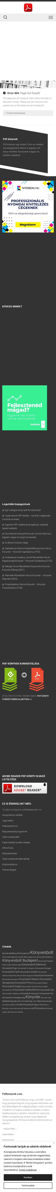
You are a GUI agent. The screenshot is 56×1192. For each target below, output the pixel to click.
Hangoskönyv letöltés (12, 815)
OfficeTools (7, 848)
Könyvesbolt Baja (8, 957)
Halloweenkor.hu (10, 826)
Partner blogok (9, 870)
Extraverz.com (31, 809)
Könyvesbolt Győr (10, 971)
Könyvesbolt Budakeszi (45, 957)
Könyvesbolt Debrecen (34, 964)
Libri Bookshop (26, 1001)
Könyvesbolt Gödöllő (28, 972)
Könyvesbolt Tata (47, 990)
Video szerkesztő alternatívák (15, 859)
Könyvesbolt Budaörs (45, 961)
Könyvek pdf (25, 953)
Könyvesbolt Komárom (10, 979)
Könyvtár (33, 997)
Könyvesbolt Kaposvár (25, 976)
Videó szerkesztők (10, 837)
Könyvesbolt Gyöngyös (43, 968)
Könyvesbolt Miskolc (29, 979)
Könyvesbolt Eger (9, 968)
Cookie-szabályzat (28, 1170)
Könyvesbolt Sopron (40, 983)
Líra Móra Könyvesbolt (24, 1005)
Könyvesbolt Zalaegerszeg (13, 997)
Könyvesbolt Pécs (23, 982)
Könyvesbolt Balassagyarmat (25, 957)
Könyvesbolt (41, 952)
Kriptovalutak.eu (9, 864)
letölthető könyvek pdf (11, 1001)
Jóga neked (7, 820)
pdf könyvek (37, 1008)
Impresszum (8, 1140)
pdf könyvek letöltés (15, 1012)
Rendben (28, 1177)
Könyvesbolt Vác (46, 994)
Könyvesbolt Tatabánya (11, 994)
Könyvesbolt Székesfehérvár (26, 990)
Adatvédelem (8, 1134)
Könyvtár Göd (46, 998)
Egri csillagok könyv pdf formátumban (23, 510)
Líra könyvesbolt (8, 1005)
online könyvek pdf (16, 1008)
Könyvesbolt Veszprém (30, 993)
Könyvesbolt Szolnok (30, 986)
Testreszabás (28, 1185)
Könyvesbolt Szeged (11, 986)
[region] (28, 1167)
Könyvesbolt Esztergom (26, 968)
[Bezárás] (54, 1143)
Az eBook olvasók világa (16, 542)
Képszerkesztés (9, 853)
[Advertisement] (28, 51)
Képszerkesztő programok (14, 831)
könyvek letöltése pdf (10, 953)
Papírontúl (28, 1008)
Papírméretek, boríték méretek (16, 842)
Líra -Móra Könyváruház (42, 1001)
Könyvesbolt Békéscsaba (11, 965)
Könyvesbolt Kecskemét (43, 976)
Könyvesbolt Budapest (20, 960)
